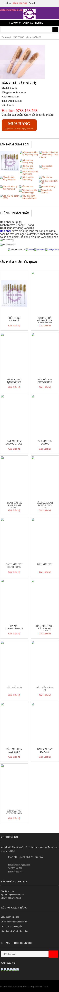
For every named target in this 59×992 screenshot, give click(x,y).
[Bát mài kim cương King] (29, 163)
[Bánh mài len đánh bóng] (29, 179)
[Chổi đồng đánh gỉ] (9, 170)
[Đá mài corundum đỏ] (48, 183)
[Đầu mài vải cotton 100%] (9, 198)
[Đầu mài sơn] (26, 186)
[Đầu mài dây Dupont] (48, 192)
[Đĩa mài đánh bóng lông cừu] (9, 179)
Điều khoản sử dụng (10, 917)
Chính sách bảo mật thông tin (14, 922)
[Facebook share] (16, 249)
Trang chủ (15, 23)
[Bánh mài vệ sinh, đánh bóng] (29, 174)
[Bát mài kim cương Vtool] (29, 168)
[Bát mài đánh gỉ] (47, 186)
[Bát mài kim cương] (49, 168)
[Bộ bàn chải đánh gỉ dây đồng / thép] (29, 155)
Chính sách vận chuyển (11, 926)
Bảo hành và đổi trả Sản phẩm (14, 931)
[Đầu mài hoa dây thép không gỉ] (28, 192)
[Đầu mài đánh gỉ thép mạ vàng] (9, 189)
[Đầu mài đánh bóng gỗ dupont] (29, 198)
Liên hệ (39, 23)
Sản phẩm (28, 23)
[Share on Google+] (52, 249)
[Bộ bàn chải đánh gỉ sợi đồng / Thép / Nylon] (49, 157)
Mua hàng (19, 124)
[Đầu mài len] (45, 177)
